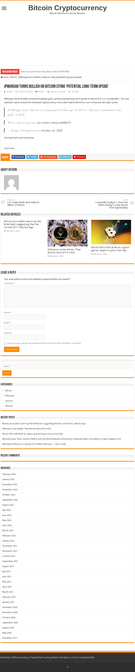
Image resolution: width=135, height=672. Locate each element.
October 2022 (8, 494)
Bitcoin (14, 77)
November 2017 (9, 638)
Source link (9, 148)
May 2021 (6, 581)
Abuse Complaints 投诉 (83, 657)
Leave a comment (58, 92)
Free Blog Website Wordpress (56, 657)
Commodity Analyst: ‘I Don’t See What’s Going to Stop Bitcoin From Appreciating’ (111, 204)
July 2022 (6, 510)
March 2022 (7, 530)
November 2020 (9, 612)
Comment (9, 283)
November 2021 (9, 551)
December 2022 (9, 484)
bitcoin (10, 92)
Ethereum (9, 395)
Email (7, 322)
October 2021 (8, 556)
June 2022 (7, 515)
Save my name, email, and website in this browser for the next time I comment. (44, 343)
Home (6, 77)
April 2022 (7, 525)
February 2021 (9, 597)
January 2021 (8, 602)
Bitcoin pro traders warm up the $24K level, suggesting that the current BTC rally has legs (22, 224)
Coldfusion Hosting (19, 657)
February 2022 (9, 535)
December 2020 (9, 607)
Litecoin (9, 401)
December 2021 (9, 546)
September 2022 (10, 500)
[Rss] (67, 667)
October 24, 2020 (51, 130)
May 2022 (6, 520)
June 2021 (7, 576)
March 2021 (7, 592)
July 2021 (6, 571)
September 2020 (10, 622)
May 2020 (6, 633)
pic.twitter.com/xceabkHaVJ (54, 122)
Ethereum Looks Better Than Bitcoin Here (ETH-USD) (45, 71)
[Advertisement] (67, 42)
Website (8, 333)
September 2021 (10, 561)
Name (7, 312)
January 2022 (8, 540)
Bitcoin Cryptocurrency (67, 8)
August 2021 (8, 566)
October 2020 (8, 617)
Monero (9, 406)
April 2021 (7, 587)
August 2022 (8, 505)
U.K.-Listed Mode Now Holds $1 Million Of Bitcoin (23, 202)
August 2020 (8, 627)
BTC (100, 99)
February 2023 (9, 474)
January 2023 (8, 479)
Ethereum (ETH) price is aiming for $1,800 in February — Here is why (34, 444)
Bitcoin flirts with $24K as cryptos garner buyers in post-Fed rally (110, 249)
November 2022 (9, 489)
